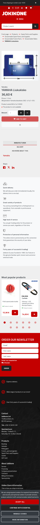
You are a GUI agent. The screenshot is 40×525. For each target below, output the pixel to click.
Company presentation (9, 471)
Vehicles (4, 446)
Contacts (5, 473)
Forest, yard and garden (9, 451)
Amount (4, 113)
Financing (5, 469)
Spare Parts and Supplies (10, 453)
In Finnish (6, 363)
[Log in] (9, 7)
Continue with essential (20, 508)
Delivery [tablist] (20, 147)
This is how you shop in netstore (12, 488)
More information (20, 519)
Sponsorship (6, 478)
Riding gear (5, 448)
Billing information (7, 476)
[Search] (35, 26)
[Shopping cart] (31, 7)
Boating (4, 444)
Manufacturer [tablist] (20, 143)
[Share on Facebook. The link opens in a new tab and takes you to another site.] (5, 168)
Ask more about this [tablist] (20, 151)
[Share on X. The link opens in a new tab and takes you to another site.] (9, 168)
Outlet (4, 455)
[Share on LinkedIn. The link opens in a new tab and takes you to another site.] (14, 168)
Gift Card (4, 458)
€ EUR (16, 7)
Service (4, 466)
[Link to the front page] (14, 13)
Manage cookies (20, 513)
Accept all (20, 502)
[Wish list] (26, 7)
